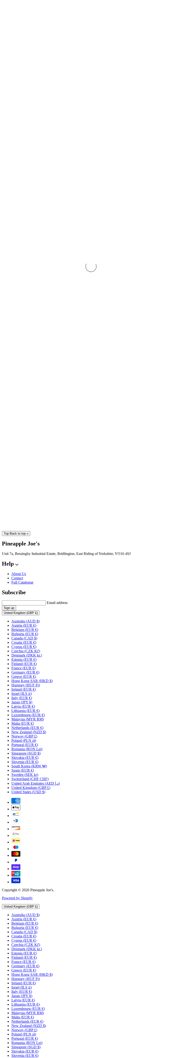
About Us (18, 574)
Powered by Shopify (17, 898)
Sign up (9, 608)
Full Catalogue (22, 582)
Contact (17, 578)
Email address (57, 603)
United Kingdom (21, 613)
